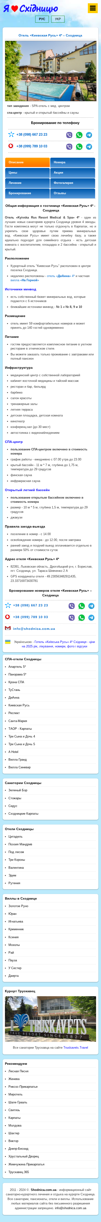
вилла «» (25, 280)
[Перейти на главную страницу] (51, 10)
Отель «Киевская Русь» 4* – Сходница (50, 35)
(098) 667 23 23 (31, 134)
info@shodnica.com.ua (34, 629)
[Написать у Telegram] (89, 135)
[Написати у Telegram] (91, 606)
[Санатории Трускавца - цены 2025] (50, 1042)
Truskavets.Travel (75, 1047)
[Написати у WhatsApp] (81, 606)
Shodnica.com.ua (43, 1190)
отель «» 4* (61, 276)
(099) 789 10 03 (31, 146)
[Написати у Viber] (71, 606)
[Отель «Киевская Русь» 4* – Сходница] (51, 100)
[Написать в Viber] (69, 135)
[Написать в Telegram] (89, 147)
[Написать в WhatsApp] (79, 135)
